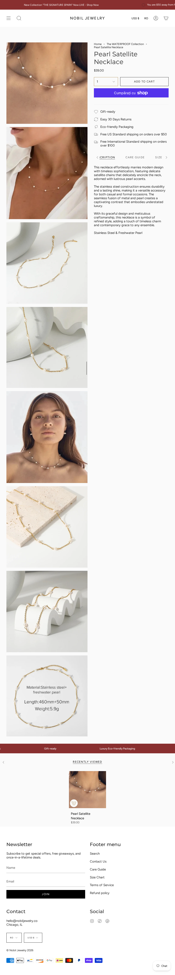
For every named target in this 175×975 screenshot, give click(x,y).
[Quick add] (74, 803)
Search (95, 853)
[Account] (155, 18)
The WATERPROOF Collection (125, 44)
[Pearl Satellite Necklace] (87, 789)
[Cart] (166, 18)
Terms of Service (102, 885)
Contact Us (98, 861)
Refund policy (99, 893)
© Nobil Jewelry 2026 (19, 950)
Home (98, 44)
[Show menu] (8, 18)
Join (46, 894)
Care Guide (98, 869)
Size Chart (97, 877)
